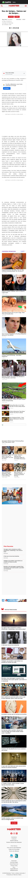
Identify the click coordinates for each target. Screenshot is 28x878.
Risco (14, 867)
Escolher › (6, 88)
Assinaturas (14, 837)
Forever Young (14, 865)
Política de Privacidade (14, 849)
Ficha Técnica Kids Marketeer (14, 847)
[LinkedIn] (14, 28)
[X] (12, 28)
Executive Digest (14, 862)
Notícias (11, 16)
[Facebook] (10, 28)
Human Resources (14, 864)
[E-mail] (18, 28)
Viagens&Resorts (14, 868)
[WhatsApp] (16, 28)
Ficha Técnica (14, 845)
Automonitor (14, 860)
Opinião (17, 16)
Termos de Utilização (14, 851)
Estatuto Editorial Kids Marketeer (14, 842)
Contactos (14, 838)
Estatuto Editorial (14, 840)
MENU (14, 2)
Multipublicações (14, 870)
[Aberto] (26, 5)
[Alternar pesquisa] (2, 6)
